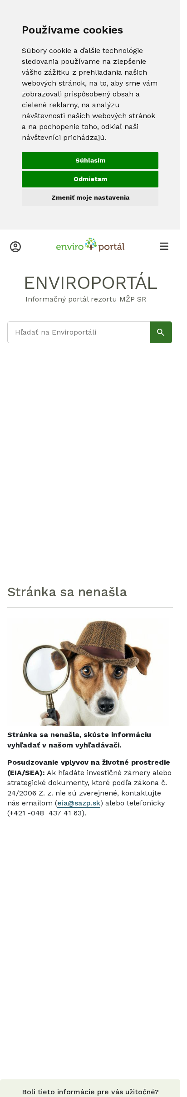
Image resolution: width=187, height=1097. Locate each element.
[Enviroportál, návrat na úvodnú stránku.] (90, 246)
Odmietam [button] (90, 178)
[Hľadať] (161, 332)
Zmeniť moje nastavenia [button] (90, 197)
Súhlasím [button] (90, 160)
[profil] (15, 246)
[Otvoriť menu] (164, 246)
